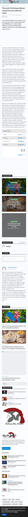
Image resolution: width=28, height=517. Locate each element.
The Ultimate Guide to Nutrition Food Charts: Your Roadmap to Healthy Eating (14, 203)
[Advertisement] (14, 38)
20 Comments (12, 478)
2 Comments (11, 492)
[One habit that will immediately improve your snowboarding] (4, 467)
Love (9, 474)
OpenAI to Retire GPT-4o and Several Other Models (16, 392)
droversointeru (12, 267)
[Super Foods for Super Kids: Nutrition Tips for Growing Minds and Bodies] (14, 316)
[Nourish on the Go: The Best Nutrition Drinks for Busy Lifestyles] (4, 457)
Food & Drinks (5, 6)
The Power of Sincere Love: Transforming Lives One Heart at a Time (16, 476)
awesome (5, 499)
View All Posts (22, 242)
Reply (3, 300)
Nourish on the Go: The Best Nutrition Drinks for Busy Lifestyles (16, 456)
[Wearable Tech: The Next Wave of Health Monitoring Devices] (4, 462)
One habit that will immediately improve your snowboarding (16, 466)
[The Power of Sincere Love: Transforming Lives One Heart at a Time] (4, 476)
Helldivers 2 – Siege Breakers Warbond (17, 398)
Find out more (6, 448)
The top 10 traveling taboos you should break (16, 490)
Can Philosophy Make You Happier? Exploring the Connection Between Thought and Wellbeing (15, 483)
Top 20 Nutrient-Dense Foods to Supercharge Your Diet (14, 225)
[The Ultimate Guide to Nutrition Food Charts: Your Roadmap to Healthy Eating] (14, 336)
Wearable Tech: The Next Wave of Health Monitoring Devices (16, 461)
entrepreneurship (6, 504)
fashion (20, 504)
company (18, 499)
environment (15, 504)
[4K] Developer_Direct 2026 (15, 404)
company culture (6, 502)
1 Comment (11, 486)
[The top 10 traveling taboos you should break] (4, 489)
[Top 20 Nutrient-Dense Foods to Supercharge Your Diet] (14, 362)
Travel (9, 488)
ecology (20, 502)
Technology (10, 397)
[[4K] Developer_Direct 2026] (4, 404)
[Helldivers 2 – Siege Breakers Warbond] (4, 398)
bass (9, 499)
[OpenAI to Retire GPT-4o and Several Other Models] (4, 392)
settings (16, 512)
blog (13, 499)
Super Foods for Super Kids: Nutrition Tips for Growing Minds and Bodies (14, 186)
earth (12, 502)
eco (16, 502)
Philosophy (10, 480)
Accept (4, 514)
